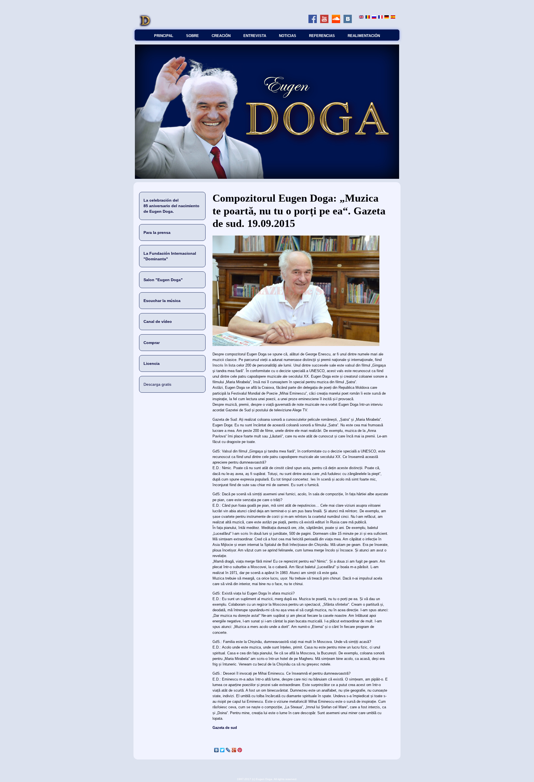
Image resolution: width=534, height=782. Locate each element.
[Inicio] (145, 26)
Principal (163, 36)
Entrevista (254, 36)
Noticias (287, 36)
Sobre (192, 36)
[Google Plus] (234, 750)
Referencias (322, 36)
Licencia (152, 363)
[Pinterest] (240, 750)
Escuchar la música (162, 300)
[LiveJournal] (228, 750)
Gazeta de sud (224, 728)
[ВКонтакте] (216, 750)
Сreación (221, 36)
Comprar (152, 342)
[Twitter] (222, 750)
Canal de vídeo (158, 321)
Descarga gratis (157, 384)
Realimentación (364, 36)
